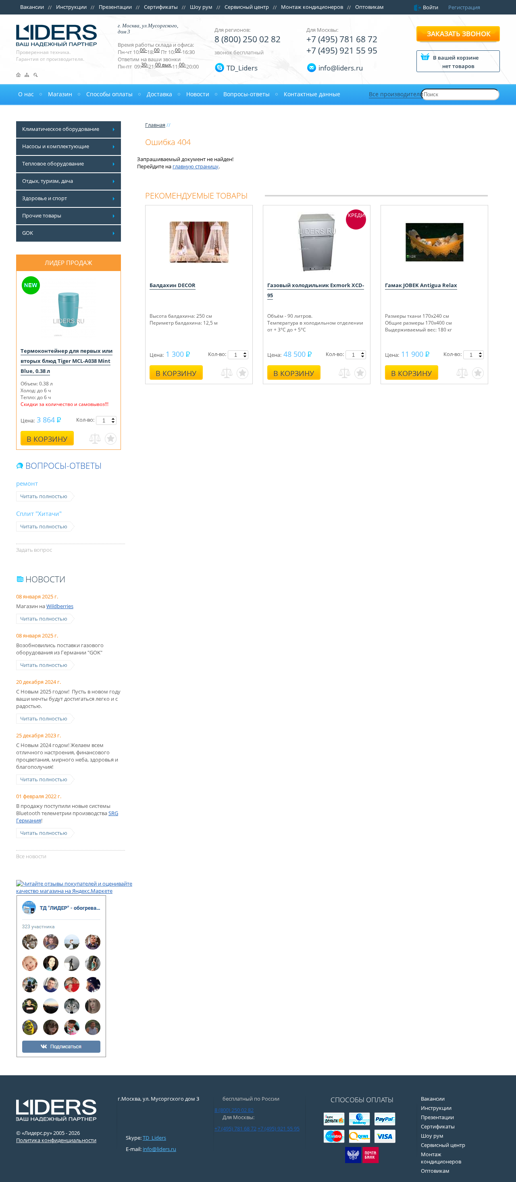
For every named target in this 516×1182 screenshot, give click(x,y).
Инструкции (71, 6)
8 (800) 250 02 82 (247, 39)
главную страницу (195, 166)
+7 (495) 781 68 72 (341, 39)
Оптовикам (369, 6)
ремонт (27, 483)
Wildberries (59, 606)
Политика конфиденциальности (56, 1140)
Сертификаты (161, 6)
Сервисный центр (247, 6)
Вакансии (32, 6)
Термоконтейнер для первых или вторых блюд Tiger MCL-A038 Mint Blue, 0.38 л (66, 361)
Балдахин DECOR (173, 285)
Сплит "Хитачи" (39, 513)
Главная (155, 124)
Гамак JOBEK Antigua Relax (421, 285)
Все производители (396, 94)
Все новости (31, 856)
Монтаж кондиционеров (312, 6)
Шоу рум (201, 6)
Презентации (115, 6)
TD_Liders (242, 67)
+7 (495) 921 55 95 (341, 50)
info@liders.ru (159, 1149)
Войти (430, 7)
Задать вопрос (34, 549)
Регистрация (464, 7)
